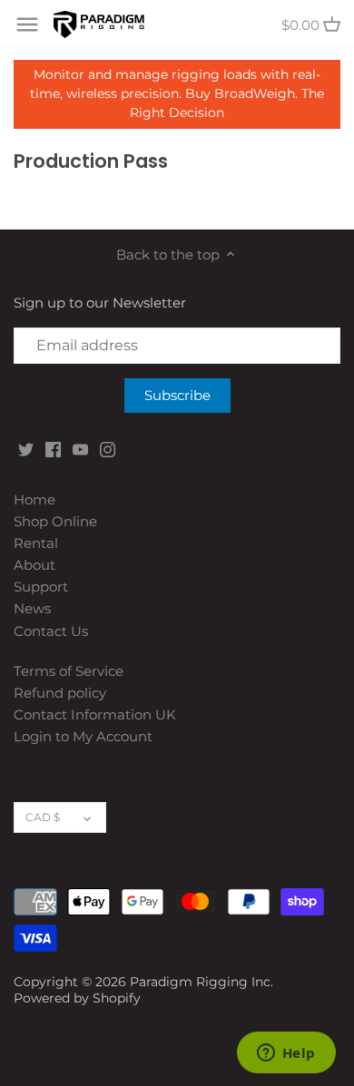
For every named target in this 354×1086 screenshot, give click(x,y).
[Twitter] (26, 448)
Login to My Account (83, 736)
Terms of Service (68, 671)
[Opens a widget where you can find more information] (286, 1054)
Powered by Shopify (77, 998)
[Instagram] (107, 448)
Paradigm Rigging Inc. (201, 981)
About (34, 564)
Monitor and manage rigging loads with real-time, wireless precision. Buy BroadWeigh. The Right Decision (177, 93)
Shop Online (55, 521)
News (32, 608)
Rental (36, 543)
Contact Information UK (95, 714)
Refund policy (60, 692)
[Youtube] (80, 448)
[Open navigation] (27, 24)
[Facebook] (53, 448)
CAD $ (42, 817)
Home (34, 499)
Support (41, 586)
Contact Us (51, 631)
